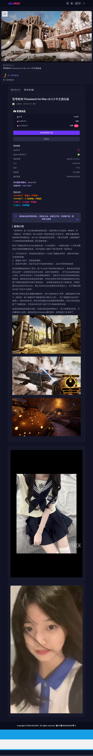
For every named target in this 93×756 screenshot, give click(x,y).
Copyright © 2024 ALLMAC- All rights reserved (36, 726)
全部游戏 (19, 104)
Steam (46, 139)
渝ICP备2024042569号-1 (66, 726)
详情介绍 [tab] (16, 90)
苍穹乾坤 (13, 75)
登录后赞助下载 (46, 133)
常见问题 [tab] (30, 90)
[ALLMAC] (13, 104)
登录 (78, 3)
